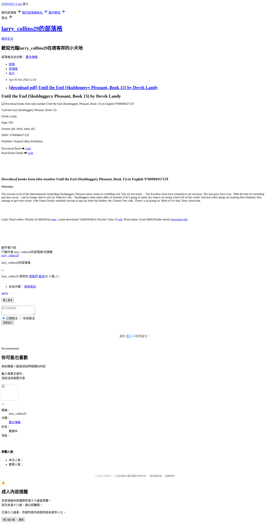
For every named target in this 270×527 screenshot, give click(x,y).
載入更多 (7, 300)
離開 (21, 519)
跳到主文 (7, 38)
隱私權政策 (156, 476)
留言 (41, 276)
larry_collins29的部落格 (31, 28)
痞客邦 (33, 276)
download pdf (179, 219)
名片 (12, 73)
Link (28, 148)
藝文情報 (31, 57)
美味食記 (30, 286)
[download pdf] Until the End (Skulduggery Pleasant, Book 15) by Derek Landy (83, 87)
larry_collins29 (10, 255)
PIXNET (107, 476)
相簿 (12, 64)
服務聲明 (170, 476)
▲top (4, 293)
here (54, 219)
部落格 (13, 68)
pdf (120, 219)
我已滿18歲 (9, 519)
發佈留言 (7, 322)
